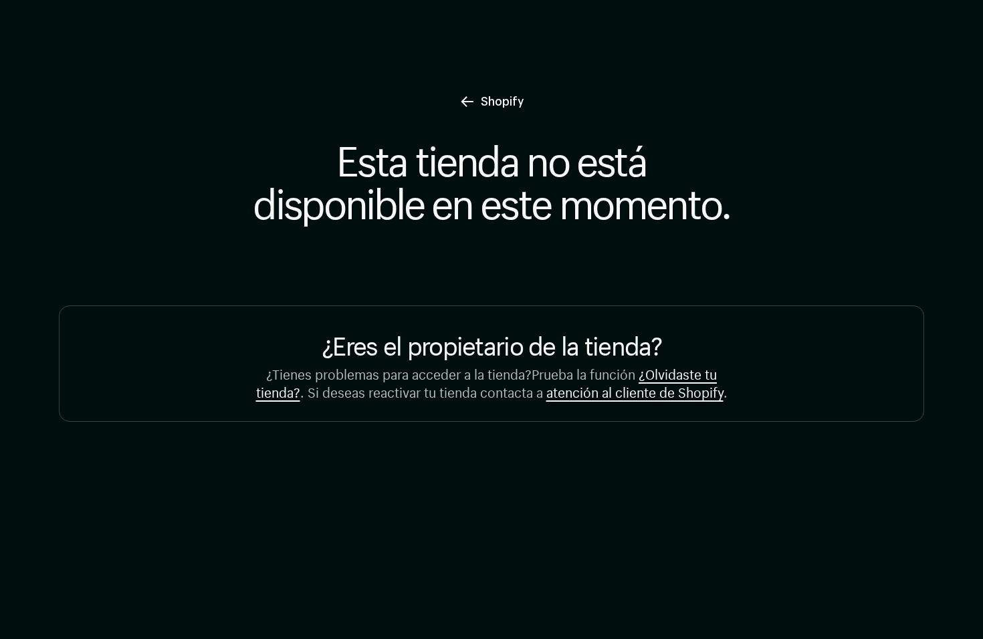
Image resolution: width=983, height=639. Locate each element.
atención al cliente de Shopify (635, 390)
